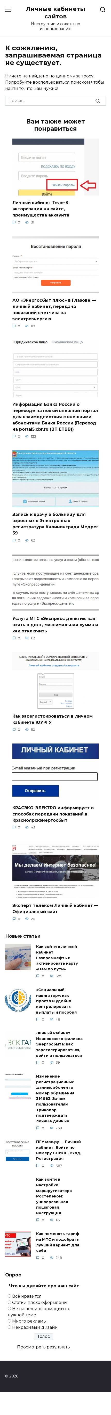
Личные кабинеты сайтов (55, 12)
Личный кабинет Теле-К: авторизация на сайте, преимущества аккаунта (40, 209)
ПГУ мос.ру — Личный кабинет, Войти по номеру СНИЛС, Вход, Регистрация (58, 1150)
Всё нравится (27, 1296)
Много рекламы (29, 1321)
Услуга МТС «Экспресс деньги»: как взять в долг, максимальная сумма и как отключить (55, 624)
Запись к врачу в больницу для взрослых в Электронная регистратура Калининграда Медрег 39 (55, 524)
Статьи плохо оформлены (39, 1302)
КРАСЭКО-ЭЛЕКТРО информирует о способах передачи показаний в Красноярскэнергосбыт (53, 813)
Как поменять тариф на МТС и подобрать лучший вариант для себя (57, 1242)
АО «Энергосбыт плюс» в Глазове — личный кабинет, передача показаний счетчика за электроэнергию (54, 309)
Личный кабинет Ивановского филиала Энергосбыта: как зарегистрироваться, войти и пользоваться (59, 1044)
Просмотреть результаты (44, 1347)
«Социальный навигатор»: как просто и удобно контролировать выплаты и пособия (56, 1001)
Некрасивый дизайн (35, 1327)
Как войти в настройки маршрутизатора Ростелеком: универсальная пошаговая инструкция (54, 1196)
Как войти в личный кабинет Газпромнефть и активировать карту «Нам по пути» (57, 957)
